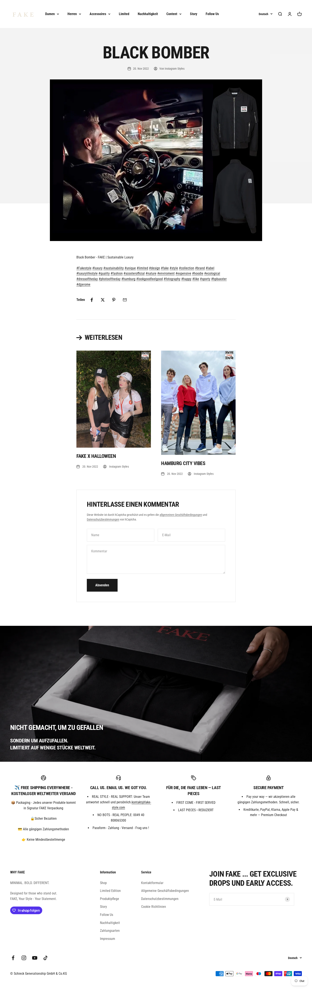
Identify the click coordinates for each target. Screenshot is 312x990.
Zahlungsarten (110, 931)
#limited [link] (142, 268)
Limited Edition (110, 891)
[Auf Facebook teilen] (91, 300)
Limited (124, 14)
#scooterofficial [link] (134, 273)
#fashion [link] (117, 273)
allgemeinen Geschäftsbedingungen (181, 514)
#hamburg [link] (128, 279)
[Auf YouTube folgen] (35, 958)
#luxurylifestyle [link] (87, 273)
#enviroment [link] (166, 273)
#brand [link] (200, 268)
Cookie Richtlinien (153, 907)
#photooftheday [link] (110, 279)
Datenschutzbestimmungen (103, 519)
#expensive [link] (183, 273)
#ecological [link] (212, 273)
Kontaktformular (152, 883)
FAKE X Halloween (96, 456)
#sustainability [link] (113, 268)
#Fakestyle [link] (83, 268)
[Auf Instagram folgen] (24, 958)
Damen (50, 14)
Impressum (107, 939)
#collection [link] (186, 268)
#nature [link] (151, 273)
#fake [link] (165, 268)
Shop (103, 883)
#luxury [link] (97, 268)
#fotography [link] (172, 279)
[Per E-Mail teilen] (125, 300)
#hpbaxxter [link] (219, 279)
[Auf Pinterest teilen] (114, 300)
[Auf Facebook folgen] (13, 958)
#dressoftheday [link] (87, 279)
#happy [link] (186, 279)
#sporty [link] (205, 279)
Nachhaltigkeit (148, 14)
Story (193, 14)
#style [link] (174, 268)
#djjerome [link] (83, 284)
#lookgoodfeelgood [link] (149, 279)
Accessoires (98, 14)
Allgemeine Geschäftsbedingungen (165, 891)
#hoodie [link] (197, 273)
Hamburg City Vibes (183, 463)
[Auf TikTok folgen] (45, 958)
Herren (72, 14)
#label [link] (210, 268)
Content (171, 14)
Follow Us (212, 14)
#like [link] (195, 279)
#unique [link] (130, 268)
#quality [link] (104, 273)
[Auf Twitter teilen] (102, 300)
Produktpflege (109, 899)
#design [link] (154, 268)
